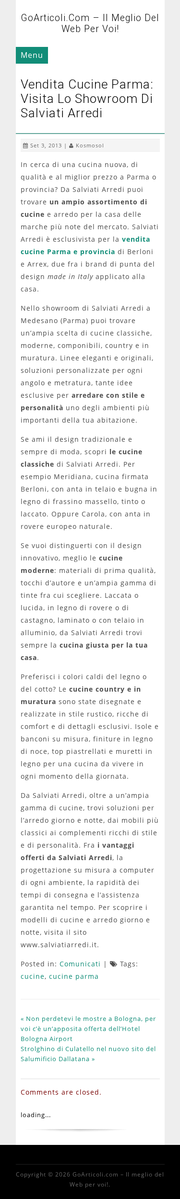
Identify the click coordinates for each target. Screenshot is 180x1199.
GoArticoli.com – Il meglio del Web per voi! (90, 23)
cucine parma (74, 976)
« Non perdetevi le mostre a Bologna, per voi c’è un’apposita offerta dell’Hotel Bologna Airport (88, 1028)
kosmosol (90, 145)
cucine (33, 976)
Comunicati (80, 963)
